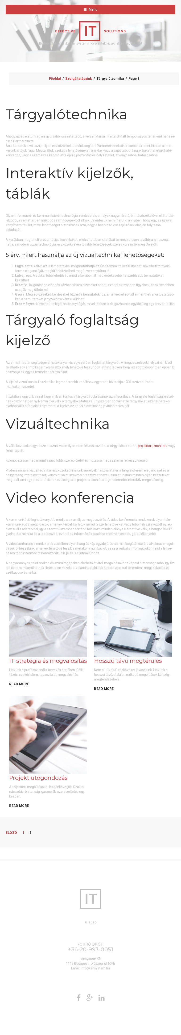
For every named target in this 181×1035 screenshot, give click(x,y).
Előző (11, 832)
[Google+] (89, 999)
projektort (145, 446)
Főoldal (55, 78)
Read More (19, 684)
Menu (93, 9)
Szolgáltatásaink (78, 78)
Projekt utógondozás (38, 777)
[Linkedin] (102, 999)
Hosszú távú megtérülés (128, 660)
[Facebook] (79, 999)
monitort (160, 446)
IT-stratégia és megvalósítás (48, 660)
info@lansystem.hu (95, 968)
